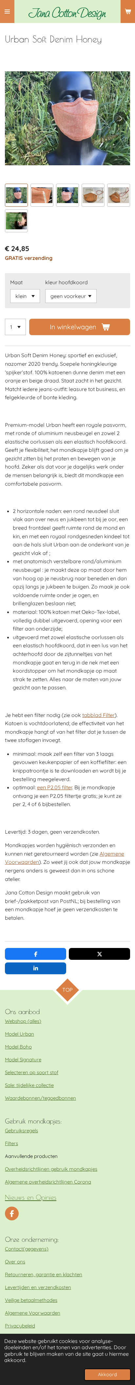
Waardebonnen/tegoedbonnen (40, 1098)
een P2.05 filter (54, 787)
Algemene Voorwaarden (32, 1313)
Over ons (15, 1261)
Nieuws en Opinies (30, 1197)
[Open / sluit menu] (7, 11)
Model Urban (19, 1034)
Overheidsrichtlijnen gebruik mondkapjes (51, 1169)
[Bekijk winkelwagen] (128, 11)
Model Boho (18, 1047)
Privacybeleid (20, 1326)
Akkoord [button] (107, 1374)
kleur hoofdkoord (66, 282)
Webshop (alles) (23, 1021)
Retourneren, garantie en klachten (43, 1274)
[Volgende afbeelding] (120, 118)
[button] (16, 195)
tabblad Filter (98, 715)
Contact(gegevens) (26, 1249)
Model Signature (23, 1059)
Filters (11, 1143)
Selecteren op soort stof (31, 1072)
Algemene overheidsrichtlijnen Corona (48, 1182)
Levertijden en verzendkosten (38, 1287)
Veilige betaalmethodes (31, 1300)
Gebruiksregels (21, 1130)
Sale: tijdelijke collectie (29, 1085)
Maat (16, 282)
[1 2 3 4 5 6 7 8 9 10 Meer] (15, 327)
